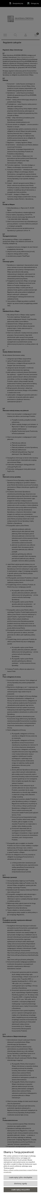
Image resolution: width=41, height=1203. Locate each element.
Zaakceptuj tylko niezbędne (20, 1177)
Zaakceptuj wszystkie (20, 1190)
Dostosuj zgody (20, 1183)
